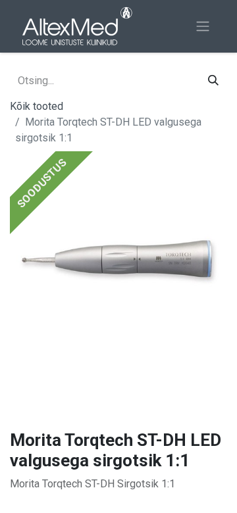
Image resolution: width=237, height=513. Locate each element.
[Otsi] (213, 80)
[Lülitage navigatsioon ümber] (203, 26)
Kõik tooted (36, 106)
